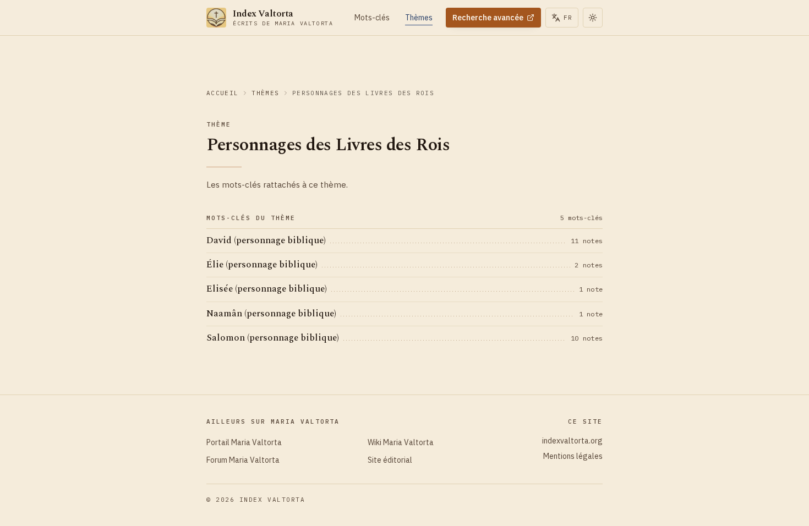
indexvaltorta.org (572, 441)
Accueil (222, 93)
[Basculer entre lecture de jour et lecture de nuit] (593, 18)
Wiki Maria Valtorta (401, 442)
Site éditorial (390, 460)
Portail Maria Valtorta (244, 442)
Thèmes (265, 93)
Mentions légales (573, 456)
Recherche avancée (487, 18)
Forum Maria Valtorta (243, 460)
